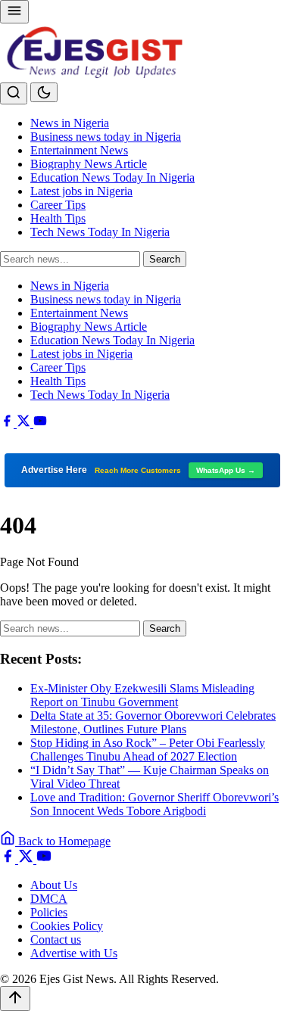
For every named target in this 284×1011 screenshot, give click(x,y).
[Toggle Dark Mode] (44, 92)
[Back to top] (15, 998)
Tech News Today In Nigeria (100, 232)
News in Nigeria (69, 123)
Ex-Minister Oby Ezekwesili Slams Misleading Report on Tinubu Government (142, 695)
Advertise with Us (73, 953)
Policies (48, 912)
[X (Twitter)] (25, 423)
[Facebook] (8, 423)
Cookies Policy (66, 925)
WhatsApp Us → (225, 470)
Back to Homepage (63, 841)
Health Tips (58, 218)
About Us (53, 885)
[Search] (13, 93)
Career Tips (58, 204)
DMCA (48, 898)
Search (164, 259)
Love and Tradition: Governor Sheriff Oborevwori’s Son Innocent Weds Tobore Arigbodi (154, 804)
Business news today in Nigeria (105, 136)
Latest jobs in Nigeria (81, 191)
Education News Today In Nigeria (112, 177)
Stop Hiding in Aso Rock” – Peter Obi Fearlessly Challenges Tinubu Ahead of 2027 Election (147, 749)
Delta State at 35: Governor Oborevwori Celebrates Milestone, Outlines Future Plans (153, 722)
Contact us (55, 939)
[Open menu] (14, 11)
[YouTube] (40, 423)
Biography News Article (88, 163)
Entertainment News (79, 150)
